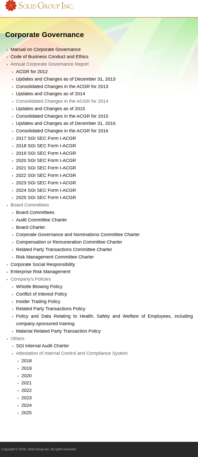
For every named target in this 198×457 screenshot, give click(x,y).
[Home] (40, 10)
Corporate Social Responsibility (43, 264)
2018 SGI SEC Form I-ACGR (46, 145)
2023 (26, 397)
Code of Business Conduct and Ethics (49, 56)
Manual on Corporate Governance (46, 49)
